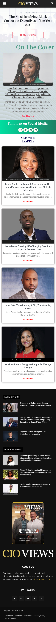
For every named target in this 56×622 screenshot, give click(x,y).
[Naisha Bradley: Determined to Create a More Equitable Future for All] (10, 489)
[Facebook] (20, 130)
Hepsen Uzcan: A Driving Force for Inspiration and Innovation (33, 433)
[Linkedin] (30, 130)
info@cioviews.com (41, 579)
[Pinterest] (34, 598)
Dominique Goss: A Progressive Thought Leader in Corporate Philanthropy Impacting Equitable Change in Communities (28, 93)
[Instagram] (35, 130)
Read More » (28, 116)
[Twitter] (25, 130)
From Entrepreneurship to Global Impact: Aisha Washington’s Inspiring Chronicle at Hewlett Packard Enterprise (36, 458)
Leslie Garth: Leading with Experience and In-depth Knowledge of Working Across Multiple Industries (28, 187)
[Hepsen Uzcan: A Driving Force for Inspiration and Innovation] (10, 436)
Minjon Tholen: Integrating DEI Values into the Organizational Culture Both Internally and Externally (36, 472)
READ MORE (28, 201)
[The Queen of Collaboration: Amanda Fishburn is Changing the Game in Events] (10, 408)
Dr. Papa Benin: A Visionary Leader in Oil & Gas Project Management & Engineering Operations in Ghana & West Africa (36, 420)
